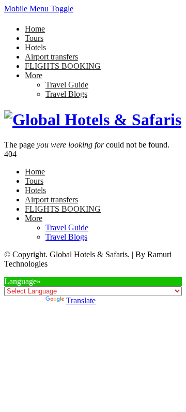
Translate (81, 300)
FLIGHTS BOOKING (63, 66)
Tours (34, 38)
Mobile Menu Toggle (38, 8)
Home (35, 28)
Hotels (35, 47)
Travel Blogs (66, 94)
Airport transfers (51, 56)
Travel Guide (66, 84)
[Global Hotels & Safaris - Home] (92, 119)
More (33, 75)
